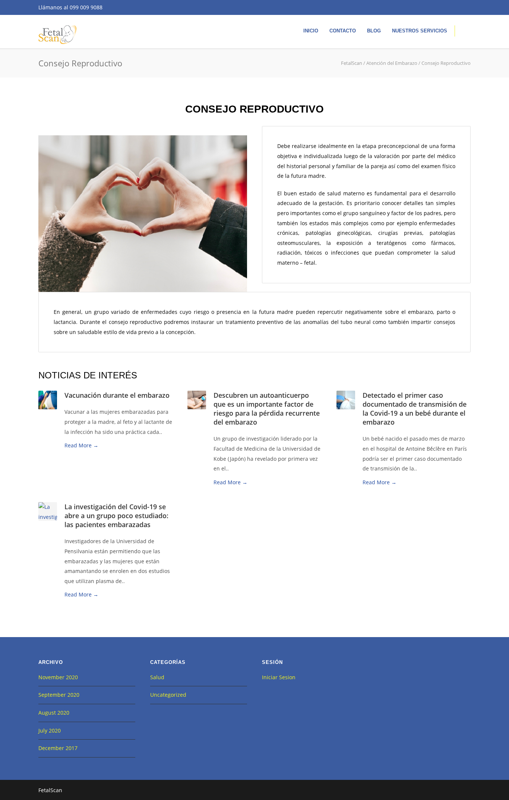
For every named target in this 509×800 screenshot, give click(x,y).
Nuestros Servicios (419, 31)
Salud (157, 677)
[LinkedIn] (463, 7)
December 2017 (58, 748)
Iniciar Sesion (278, 677)
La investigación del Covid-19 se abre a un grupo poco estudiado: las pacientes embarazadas (116, 515)
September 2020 (58, 694)
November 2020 (58, 677)
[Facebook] (433, 7)
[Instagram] (448, 7)
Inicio (310, 31)
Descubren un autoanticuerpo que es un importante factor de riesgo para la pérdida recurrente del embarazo (267, 408)
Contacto (342, 31)
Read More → (81, 445)
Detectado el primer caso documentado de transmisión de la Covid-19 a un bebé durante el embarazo (415, 408)
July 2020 (49, 730)
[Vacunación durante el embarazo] (47, 399)
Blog (374, 31)
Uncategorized (168, 694)
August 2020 (53, 712)
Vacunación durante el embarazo (117, 395)
